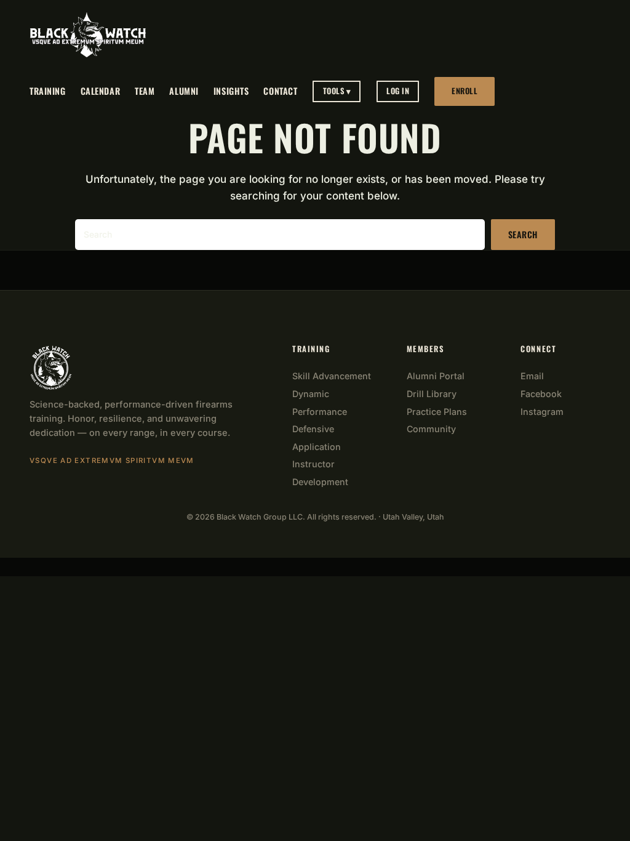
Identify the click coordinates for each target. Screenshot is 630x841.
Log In (397, 91)
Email (532, 376)
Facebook (541, 393)
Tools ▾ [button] (337, 91)
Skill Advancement (331, 376)
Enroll (464, 91)
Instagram (542, 411)
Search (523, 234)
